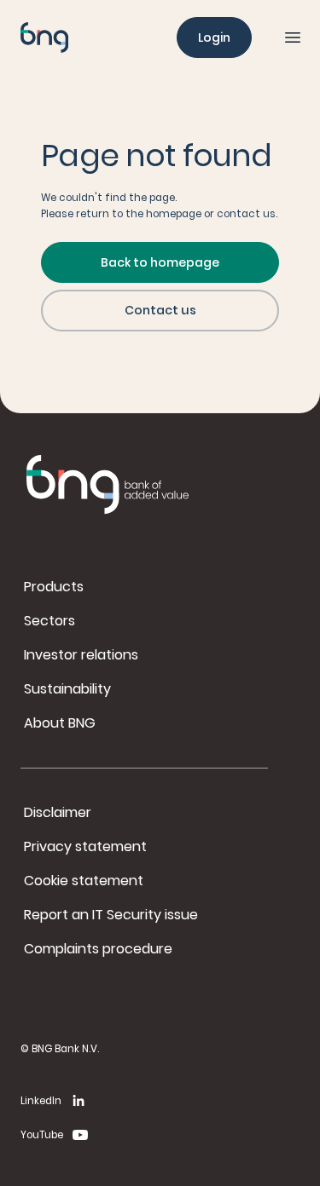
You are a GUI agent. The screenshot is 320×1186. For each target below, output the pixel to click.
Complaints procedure (98, 949)
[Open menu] (293, 37)
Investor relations (81, 655)
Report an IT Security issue (111, 914)
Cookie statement (83, 880)
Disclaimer (57, 812)
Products (54, 586)
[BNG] (44, 37)
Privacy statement (85, 846)
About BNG (60, 723)
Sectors (49, 620)
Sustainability (67, 689)
